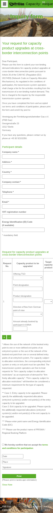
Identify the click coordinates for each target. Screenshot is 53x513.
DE (43, 2)
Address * (7, 162)
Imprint (26, 506)
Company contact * (11, 182)
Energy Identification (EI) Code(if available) (17, 223)
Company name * (10, 152)
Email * (5, 202)
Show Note (7, 484)
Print (19, 476)
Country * (7, 172)
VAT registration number (14, 212)
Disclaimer (37, 506)
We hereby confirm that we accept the (25, 446)
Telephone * (8, 192)
